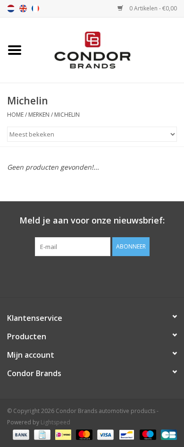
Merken (39, 115)
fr (35, 8)
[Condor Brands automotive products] (107, 49)
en (23, 8)
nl (11, 8)
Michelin (67, 115)
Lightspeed (55, 422)
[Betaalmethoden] (20, 434)
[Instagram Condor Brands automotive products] (100, 275)
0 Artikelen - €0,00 (152, 8)
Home (15, 115)
